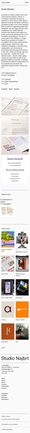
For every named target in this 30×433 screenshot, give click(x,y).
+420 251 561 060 (7, 371)
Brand (6, 81)
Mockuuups (19, 297)
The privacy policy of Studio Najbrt (10, 419)
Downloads (5, 386)
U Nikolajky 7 (5, 365)
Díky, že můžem (20, 319)
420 (17, 342)
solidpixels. (15, 424)
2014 (6, 83)
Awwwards (4, 399)
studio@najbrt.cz (6, 369)
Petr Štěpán (10, 75)
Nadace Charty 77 (11, 73)
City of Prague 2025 (6, 297)
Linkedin (4, 395)
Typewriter (8, 79)
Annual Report (13, 81)
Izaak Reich (4, 342)
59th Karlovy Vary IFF (22, 252)
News (3, 380)
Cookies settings (5, 416)
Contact (3, 384)
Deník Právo (4, 274)
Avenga (3, 319)
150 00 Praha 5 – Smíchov (10, 367)
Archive (3, 388)
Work (3, 378)
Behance (4, 397)
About (3, 382)
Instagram (4, 393)
